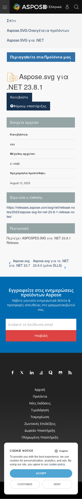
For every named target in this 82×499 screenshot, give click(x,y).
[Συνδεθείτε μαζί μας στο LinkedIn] (32, 373)
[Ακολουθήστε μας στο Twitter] (22, 373)
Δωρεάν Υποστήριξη (40, 430)
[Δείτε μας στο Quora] (51, 373)
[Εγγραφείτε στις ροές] (70, 373)
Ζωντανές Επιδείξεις (40, 423)
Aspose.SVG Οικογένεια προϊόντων (38, 30)
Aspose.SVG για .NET (25, 40)
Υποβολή (41, 336)
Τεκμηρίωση (40, 417)
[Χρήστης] (67, 7)
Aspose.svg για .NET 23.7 (19, 263)
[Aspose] (30, 7)
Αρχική (40, 389)
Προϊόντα (40, 396)
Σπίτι (11, 20)
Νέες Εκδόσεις (40, 403)
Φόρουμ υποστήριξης (29, 106)
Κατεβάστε (19, 97)
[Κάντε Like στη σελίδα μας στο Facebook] (13, 373)
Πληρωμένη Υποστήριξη (40, 437)
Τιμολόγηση (40, 410)
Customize (25, 484)
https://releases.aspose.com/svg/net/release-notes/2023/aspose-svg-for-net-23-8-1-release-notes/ (41, 212)
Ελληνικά (55, 7)
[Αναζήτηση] (76, 7)
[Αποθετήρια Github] (61, 373)
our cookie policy (54, 464)
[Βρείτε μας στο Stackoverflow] (41, 373)
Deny (57, 484)
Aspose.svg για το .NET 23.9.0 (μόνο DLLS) (51, 263)
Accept (41, 473)
